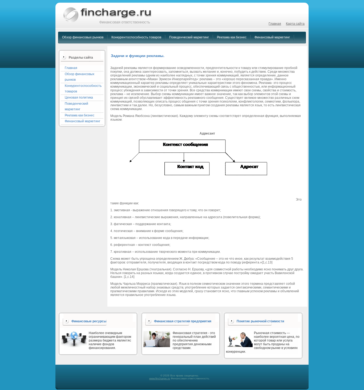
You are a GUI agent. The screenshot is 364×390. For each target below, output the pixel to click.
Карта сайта (295, 24)
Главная (275, 24)
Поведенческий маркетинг (189, 37)
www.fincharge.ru (159, 378)
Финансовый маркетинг (272, 37)
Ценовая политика (79, 97)
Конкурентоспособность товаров (136, 37)
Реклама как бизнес (231, 37)
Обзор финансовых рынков (82, 37)
